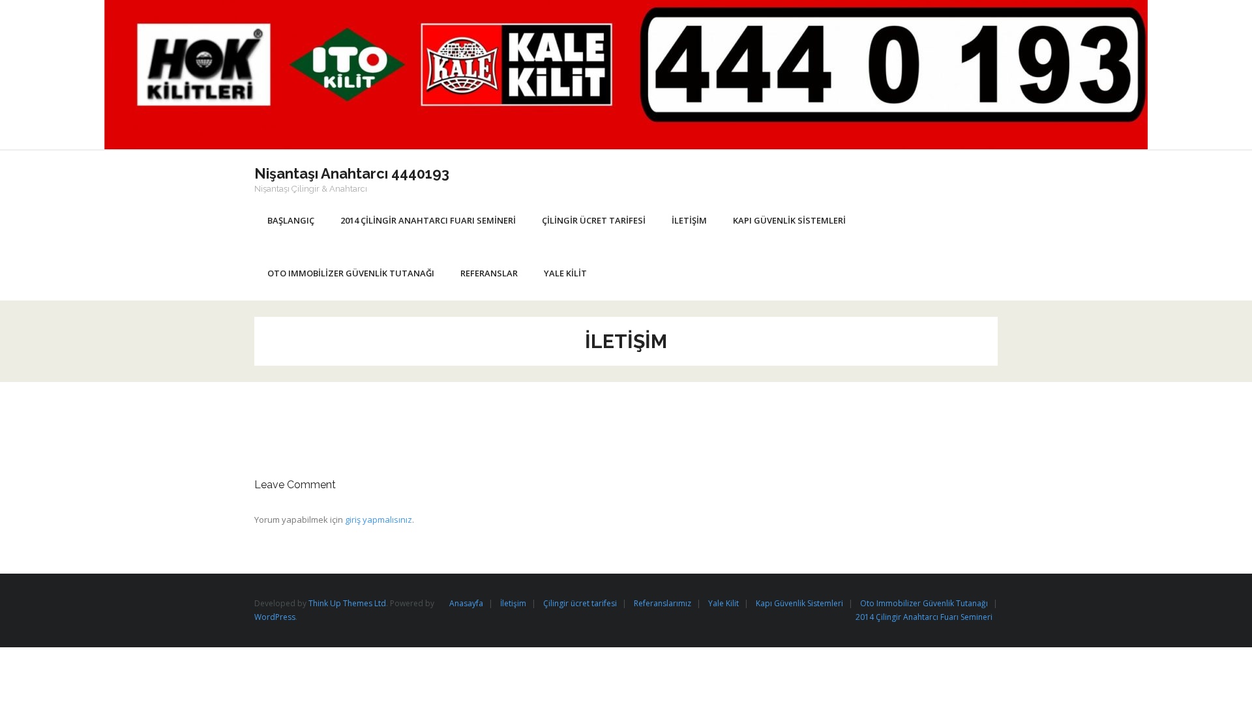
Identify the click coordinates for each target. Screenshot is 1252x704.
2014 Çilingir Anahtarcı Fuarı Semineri (924, 617)
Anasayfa (466, 603)
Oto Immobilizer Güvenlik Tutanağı (924, 603)
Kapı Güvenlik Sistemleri (799, 603)
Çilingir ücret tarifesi (580, 603)
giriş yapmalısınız (378, 519)
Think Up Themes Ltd (347, 603)
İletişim (513, 603)
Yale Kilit (723, 603)
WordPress (274, 617)
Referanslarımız (662, 603)
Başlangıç (290, 220)
